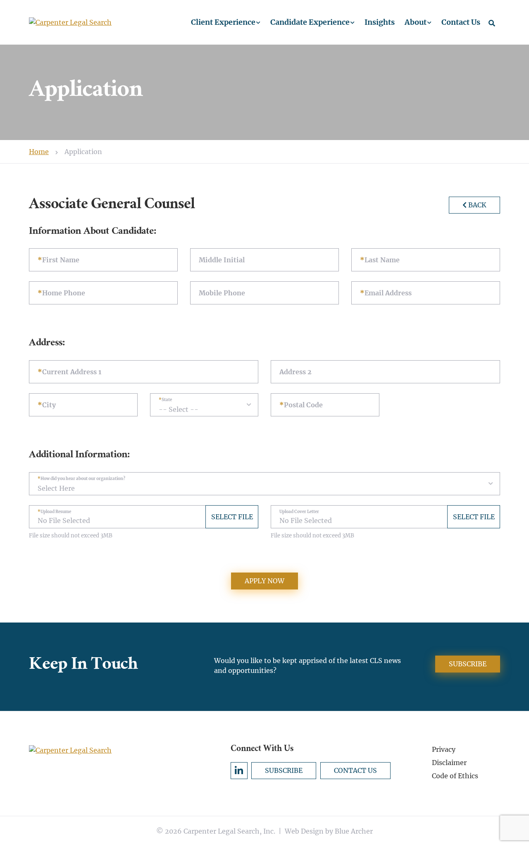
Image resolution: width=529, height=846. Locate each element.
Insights (380, 22)
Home (39, 151)
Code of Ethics (455, 776)
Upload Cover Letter (299, 512)
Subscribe (467, 664)
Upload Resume (56, 512)
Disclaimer (449, 762)
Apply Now (264, 581)
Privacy (443, 749)
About (416, 22)
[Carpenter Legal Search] (103, 22)
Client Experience (223, 22)
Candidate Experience (310, 22)
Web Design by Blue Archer (329, 831)
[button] (258, 22)
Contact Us (460, 22)
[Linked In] (239, 770)
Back (477, 205)
